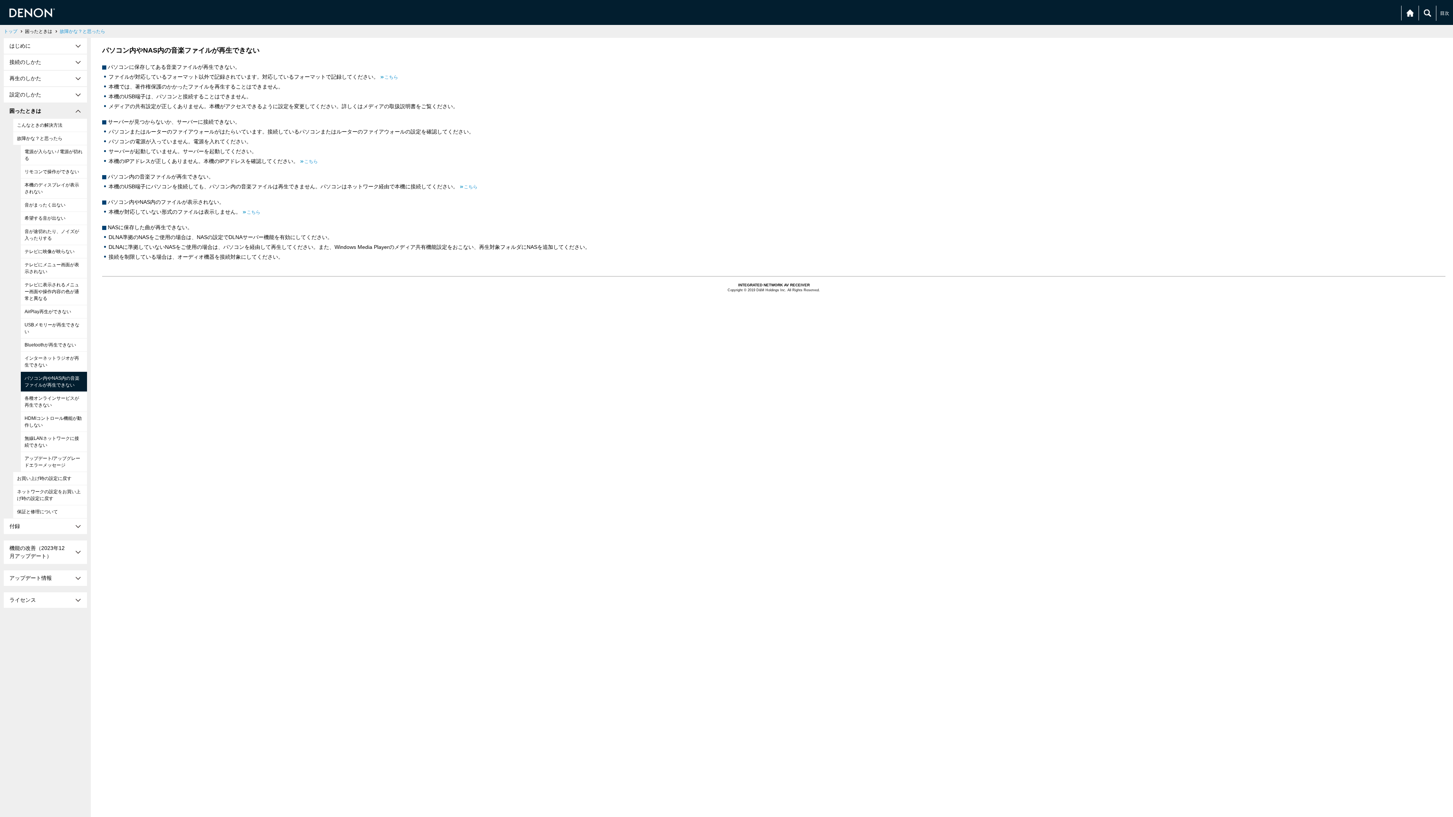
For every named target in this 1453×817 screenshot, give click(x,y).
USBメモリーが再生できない (52, 328)
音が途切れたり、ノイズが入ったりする (52, 235)
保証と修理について (37, 511)
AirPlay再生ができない (48, 311)
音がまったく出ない (45, 205)
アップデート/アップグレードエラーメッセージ (52, 462)
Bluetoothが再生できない (50, 345)
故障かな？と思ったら (82, 31)
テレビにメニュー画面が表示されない (52, 268)
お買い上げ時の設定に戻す (44, 478)
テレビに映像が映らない (50, 251)
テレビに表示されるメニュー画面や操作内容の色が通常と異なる (52, 291)
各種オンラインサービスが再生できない (52, 402)
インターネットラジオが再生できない (52, 362)
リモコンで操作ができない (52, 171)
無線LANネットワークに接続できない (52, 442)
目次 (1444, 13)
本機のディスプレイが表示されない (52, 188)
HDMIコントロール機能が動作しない (53, 422)
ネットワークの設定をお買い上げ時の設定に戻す (49, 495)
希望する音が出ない (45, 218)
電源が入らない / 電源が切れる (53, 155)
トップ (10, 31)
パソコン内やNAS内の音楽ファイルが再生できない (52, 382)
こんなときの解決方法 (39, 125)
